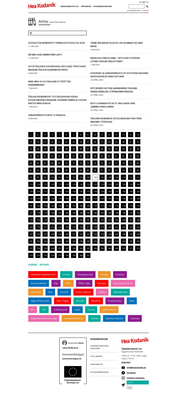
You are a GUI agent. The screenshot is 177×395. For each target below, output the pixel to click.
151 (74, 198)
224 (138, 227)
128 (138, 184)
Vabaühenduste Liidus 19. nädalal (47, 115)
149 (59, 198)
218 (95, 227)
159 (131, 198)
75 (102, 163)
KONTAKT (126, 362)
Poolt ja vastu (115, 300)
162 (38, 205)
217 (88, 227)
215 (74, 227)
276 (52, 255)
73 (88, 163)
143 (131, 191)
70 (66, 163)
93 (116, 170)
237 (116, 234)
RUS (147, 2)
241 (31, 241)
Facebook (131, 372)
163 (45, 205)
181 (59, 213)
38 (66, 149)
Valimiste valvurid (114, 318)
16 (138, 134)
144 (138, 191)
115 (45, 184)
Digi (56, 283)
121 (88, 184)
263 (74, 248)
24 (81, 142)
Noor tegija (62, 300)
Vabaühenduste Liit (69, 6)
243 (45, 241)
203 (102, 220)
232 (81, 234)
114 (38, 184)
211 (45, 227)
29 (116, 142)
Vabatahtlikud (109, 309)
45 (116, 149)
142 (123, 191)
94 (123, 170)
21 (59, 142)
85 (59, 170)
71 (74, 163)
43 (102, 149)
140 (109, 191)
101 (59, 177)
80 (138, 163)
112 (138, 177)
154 (95, 198)
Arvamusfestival (38, 283)
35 (45, 149)
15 (131, 134)
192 (138, 213)
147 (45, 198)
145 (31, 198)
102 (66, 177)
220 (109, 227)
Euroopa (101, 283)
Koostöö (64, 292)
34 (38, 149)
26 (95, 142)
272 (138, 248)
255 (131, 241)
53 (59, 156)
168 (81, 205)
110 (123, 177)
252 (109, 241)
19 (45, 142)
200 (81, 220)
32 (138, 142)
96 (138, 170)
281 (88, 255)
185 (88, 213)
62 (123, 156)
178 (38, 213)
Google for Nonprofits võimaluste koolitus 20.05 (56, 42)
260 (52, 248)
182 (66, 213)
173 (116, 205)
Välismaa (134, 318)
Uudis (77, 309)
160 (138, 198)
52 (52, 156)
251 (102, 241)
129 (31, 191)
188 (109, 213)
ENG (140, 2)
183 (74, 213)
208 (138, 220)
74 (95, 163)
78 (123, 163)
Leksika (102, 292)
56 (81, 156)
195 (45, 220)
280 (81, 255)
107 (102, 177)
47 (131, 149)
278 (66, 255)
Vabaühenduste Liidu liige (44, 318)
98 (38, 177)
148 (52, 198)
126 (123, 184)
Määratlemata (120, 292)
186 (95, 213)
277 (59, 255)
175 (131, 205)
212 (52, 227)
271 (131, 248)
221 (116, 227)
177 (31, 213)
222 (123, 227)
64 (138, 156)
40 (81, 149)
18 (38, 142)
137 (88, 191)
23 (74, 142)
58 (95, 156)
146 (38, 198)
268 (109, 248)
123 (102, 184)
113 (31, 184)
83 (45, 170)
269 (116, 248)
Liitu (129, 387)
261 (59, 248)
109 (116, 177)
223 (131, 227)
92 (109, 170)
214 (66, 227)
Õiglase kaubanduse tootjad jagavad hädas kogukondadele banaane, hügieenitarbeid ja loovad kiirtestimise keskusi (57, 100)
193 (31, 220)
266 (95, 248)
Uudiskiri (145, 10)
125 (116, 184)
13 (116, 134)
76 (109, 163)
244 (52, 241)
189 (116, 213)
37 (59, 149)
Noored (80, 300)
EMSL (68, 283)
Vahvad (94, 318)
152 (81, 198)
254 (123, 241)
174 (123, 205)
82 (38, 170)
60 (109, 156)
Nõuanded (86, 6)
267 (102, 248)
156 (109, 198)
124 (109, 184)
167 (74, 205)
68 (52, 163)
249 (88, 241)
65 (31, 163)
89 (88, 170)
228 (52, 234)
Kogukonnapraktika (99, 372)
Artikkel (104, 274)
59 (102, 156)
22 (66, 142)
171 (102, 205)
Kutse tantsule (83, 292)
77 (116, 163)
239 (131, 234)
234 (95, 234)
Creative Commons (135, 378)
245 (59, 241)
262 (66, 248)
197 (59, 220)
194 (38, 220)
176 (138, 205)
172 (109, 205)
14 (123, 134)
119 (74, 184)
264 (81, 248)
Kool (50, 292)
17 (31, 142)
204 (109, 220)
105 (88, 177)
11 (102, 134)
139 (102, 191)
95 (131, 170)
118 (66, 184)
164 (52, 205)
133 (59, 191)
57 (88, 156)
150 (66, 198)
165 (59, 205)
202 (95, 220)
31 (131, 142)
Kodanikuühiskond (103, 6)
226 (38, 234)
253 (116, 241)
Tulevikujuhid (60, 309)
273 (31, 255)
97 (31, 177)
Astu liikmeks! (96, 356)
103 (74, 177)
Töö (44, 309)
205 (116, 220)
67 (45, 163)
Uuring (91, 309)
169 (88, 205)
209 (31, 227)
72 (81, 163)
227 (45, 234)
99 (45, 177)
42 (95, 149)
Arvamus (120, 274)
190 (123, 213)
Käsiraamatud (96, 364)
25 (88, 142)
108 (109, 177)
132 (52, 191)
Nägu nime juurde (40, 300)
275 (45, 255)
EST (144, 2)
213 (59, 227)
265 (88, 248)
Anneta (66, 274)
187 (102, 213)
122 (95, 184)
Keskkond (35, 292)
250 (95, 241)
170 (95, 205)
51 (45, 156)
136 (81, 191)
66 (38, 163)
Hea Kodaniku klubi (123, 283)
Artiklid (44, 264)
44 (109, 149)
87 (74, 170)
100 (52, 177)
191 (131, 213)
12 (109, 134)
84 (52, 170)
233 (88, 234)
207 (131, 220)
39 (74, 149)
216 (81, 227)
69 (59, 163)
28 (109, 142)
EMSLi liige (84, 283)
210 (38, 227)
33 (31, 149)
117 (59, 184)
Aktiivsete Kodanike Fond (43, 274)
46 (123, 149)
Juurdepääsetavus (134, 10)
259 (45, 248)
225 (31, 234)
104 (81, 177)
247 (74, 241)
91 (102, 170)
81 (31, 170)
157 (116, 198)
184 (81, 213)
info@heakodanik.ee (136, 367)
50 (38, 156)
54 (66, 156)
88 (81, 170)
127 (131, 184)
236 (109, 234)
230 (66, 234)
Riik (32, 309)
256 (138, 241)
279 (74, 255)
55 (74, 156)
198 (66, 220)
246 (66, 241)
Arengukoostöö (85, 274)
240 (138, 234)
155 (102, 198)
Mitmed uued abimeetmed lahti (45, 54)
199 (74, 220)
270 (123, 248)
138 (95, 191)
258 (38, 248)
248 (81, 241)
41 (88, 149)
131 (45, 191)
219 (102, 227)
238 (123, 234)
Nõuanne (95, 300)
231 (74, 234)
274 (38, 255)
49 (31, 156)
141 (116, 191)
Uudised (32, 264)
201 (88, 220)
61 (116, 156)
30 (123, 142)
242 (38, 241)
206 (123, 220)
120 (81, 184)
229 (59, 234)
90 (95, 170)
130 (38, 191)
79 (131, 163)
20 (52, 142)
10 (95, 134)
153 (88, 198)
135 (74, 191)
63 (131, 156)
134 (66, 191)
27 (102, 142)
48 (138, 149)
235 (102, 234)
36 (52, 149)
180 (52, 213)
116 (52, 184)
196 (52, 220)
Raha (131, 300)
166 (66, 205)
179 (45, 213)
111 (131, 177)
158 (123, 198)
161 (31, 205)
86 (66, 170)
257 (31, 248)
